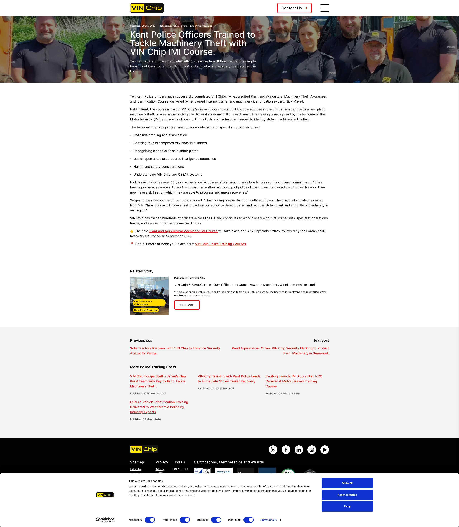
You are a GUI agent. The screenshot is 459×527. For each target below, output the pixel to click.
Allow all (347, 482)
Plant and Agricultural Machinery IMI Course (183, 231)
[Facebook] (286, 449)
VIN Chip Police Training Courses (220, 244)
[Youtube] (324, 449)
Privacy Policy (160, 471)
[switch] (185, 520)
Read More (187, 305)
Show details (268, 519)
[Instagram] (311, 449)
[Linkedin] (299, 449)
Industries (135, 469)
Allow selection (347, 494)
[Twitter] (273, 449)
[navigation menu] (324, 8)
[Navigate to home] (147, 7)
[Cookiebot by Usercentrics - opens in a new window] (105, 520)
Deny (347, 506)
